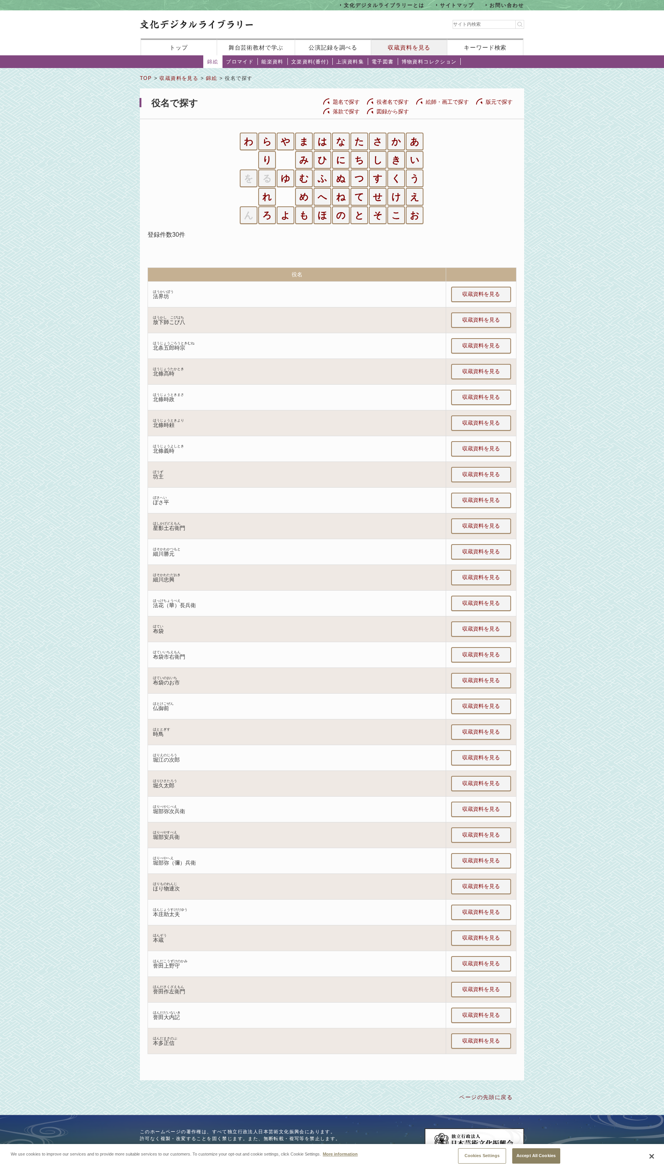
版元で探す (499, 102)
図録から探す (393, 111)
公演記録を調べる (333, 47)
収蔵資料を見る (409, 47)
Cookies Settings (482, 1155)
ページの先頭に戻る (486, 1097)
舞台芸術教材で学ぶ (256, 47)
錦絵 (212, 62)
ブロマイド (240, 62)
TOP (146, 78)
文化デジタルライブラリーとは (384, 4)
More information (340, 1153)
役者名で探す (393, 102)
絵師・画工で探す (447, 102)
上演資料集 (350, 62)
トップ (178, 47)
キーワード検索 (485, 47)
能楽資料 (272, 62)
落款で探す (346, 111)
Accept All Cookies (536, 1155)
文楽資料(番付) (310, 62)
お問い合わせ (507, 4)
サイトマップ (457, 4)
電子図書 (383, 62)
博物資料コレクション (429, 62)
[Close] (651, 1156)
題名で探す (346, 102)
